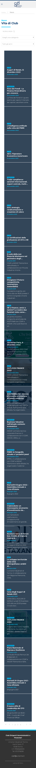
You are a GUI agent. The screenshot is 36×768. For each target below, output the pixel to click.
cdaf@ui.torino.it (18, 756)
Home (3, 12)
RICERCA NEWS (8, 31)
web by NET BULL (18, 763)
